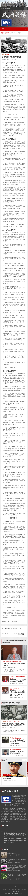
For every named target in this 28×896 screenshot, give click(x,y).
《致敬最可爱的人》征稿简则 (12, 778)
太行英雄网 (14, 891)
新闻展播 (15, 774)
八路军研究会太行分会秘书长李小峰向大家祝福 (18, 680)
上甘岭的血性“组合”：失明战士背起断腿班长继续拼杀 (13, 633)
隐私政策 (7, 893)
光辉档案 (4, 54)
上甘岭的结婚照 (11, 853)
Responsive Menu (25, 8)
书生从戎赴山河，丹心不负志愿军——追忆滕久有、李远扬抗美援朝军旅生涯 (17, 875)
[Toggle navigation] (3, 29)
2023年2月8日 (6, 780)
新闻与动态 (9, 774)
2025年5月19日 (13, 745)
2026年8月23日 (11, 855)
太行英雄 (14, 59)
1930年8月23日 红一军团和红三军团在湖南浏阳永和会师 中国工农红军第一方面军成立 (16, 867)
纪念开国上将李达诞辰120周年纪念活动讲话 (17, 752)
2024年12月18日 (6, 59)
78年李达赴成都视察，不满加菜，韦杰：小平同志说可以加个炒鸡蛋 (18, 741)
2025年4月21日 (13, 755)
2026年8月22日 (11, 879)
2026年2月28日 (6, 667)
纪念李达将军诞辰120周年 (14, 721)
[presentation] (23, 760)
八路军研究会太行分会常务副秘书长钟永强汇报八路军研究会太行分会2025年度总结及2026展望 (18, 693)
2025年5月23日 (6, 727)
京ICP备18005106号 (17, 893)
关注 (5, 774)
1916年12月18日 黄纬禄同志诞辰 (12, 628)
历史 (8, 54)
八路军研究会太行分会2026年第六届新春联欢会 (12, 661)
